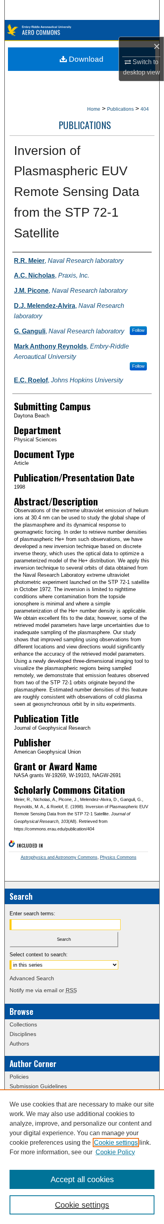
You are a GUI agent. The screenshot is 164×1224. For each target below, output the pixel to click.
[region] (82, 1156)
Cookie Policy (115, 1152)
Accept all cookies (82, 1179)
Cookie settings (116, 1142)
